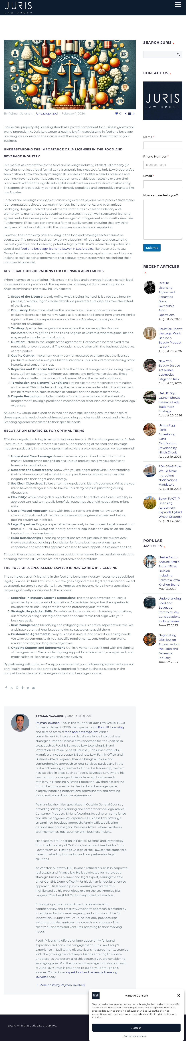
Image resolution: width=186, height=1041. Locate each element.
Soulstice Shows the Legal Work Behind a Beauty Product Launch (170, 338)
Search (178, 54)
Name (148, 137)
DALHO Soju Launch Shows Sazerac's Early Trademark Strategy (169, 402)
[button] (179, 995)
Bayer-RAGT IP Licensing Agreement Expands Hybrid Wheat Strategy (170, 507)
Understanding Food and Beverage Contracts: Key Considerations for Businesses (170, 610)
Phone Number (156, 156)
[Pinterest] (17, 687)
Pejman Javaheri (48, 723)
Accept (136, 1027)
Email (148, 176)
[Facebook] (6, 687)
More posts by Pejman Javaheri (62, 985)
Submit (152, 247)
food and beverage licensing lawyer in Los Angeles (57, 248)
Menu (178, 4)
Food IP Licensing (111, 727)
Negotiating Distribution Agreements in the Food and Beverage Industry (169, 646)
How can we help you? (160, 195)
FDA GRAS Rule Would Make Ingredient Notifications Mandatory (170, 475)
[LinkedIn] (28, 687)
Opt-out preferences (135, 1036)
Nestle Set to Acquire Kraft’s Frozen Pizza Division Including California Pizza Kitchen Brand (169, 571)
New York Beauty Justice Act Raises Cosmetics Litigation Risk (169, 370)
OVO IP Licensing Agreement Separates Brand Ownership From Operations (167, 299)
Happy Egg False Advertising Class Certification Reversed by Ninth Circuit (168, 439)
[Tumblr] (22, 687)
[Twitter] (11, 687)
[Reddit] (33, 687)
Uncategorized (47, 113)
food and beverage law (81, 732)
